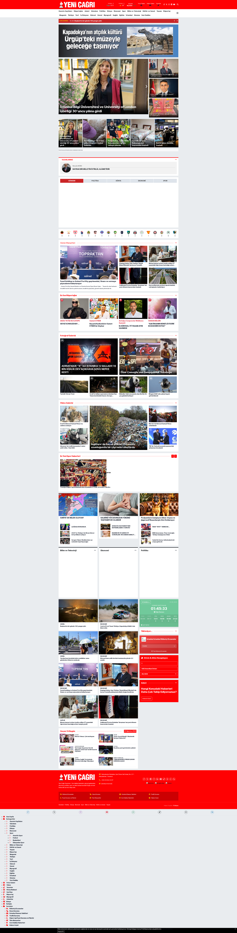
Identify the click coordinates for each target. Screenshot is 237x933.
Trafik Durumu (155, 794)
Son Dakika (145, 15)
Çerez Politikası (167, 929)
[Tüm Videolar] (176, 403)
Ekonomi (117, 11)
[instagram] (80, 812)
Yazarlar (9, 887)
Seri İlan (9, 892)
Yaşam (159, 11)
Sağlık (115, 15)
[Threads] (167, 779)
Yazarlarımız (67, 160)
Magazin (62, 15)
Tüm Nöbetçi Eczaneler (160, 651)
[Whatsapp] (170, 779)
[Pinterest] (150, 779)
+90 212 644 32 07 (107, 780)
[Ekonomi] (135, 550)
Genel (99, 15)
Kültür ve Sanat (149, 11)
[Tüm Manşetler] (176, 243)
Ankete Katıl (146, 698)
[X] (147, 779)
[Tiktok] (164, 779)
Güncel (93, 15)
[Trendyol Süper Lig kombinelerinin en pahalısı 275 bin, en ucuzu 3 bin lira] (83, 473)
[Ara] (177, 4)
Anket (87, 11)
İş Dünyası (84, 15)
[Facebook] (144, 779)
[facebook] (28, 812)
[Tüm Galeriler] (176, 335)
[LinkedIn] (157, 779)
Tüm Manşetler (96, 798)
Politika (102, 11)
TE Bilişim (175, 805)
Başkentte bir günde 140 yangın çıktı (73, 626)
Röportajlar (78, 11)
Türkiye (71, 15)
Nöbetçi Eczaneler (68, 794)
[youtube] (107, 812)
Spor (124, 11)
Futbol (15, 838)
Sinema (137, 15)
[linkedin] (212, 812)
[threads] (186, 812)
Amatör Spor (18, 835)
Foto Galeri (10, 883)
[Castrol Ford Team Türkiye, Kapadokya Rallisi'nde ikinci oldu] (118, 610)
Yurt (77, 15)
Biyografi (107, 15)
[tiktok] (159, 812)
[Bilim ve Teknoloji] (95, 550)
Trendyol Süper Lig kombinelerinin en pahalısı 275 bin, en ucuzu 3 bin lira (85, 487)
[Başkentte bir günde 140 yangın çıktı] (78, 610)
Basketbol (17, 840)
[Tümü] (176, 295)
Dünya (109, 11)
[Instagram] (154, 779)
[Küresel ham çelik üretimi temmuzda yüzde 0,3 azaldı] (118, 642)
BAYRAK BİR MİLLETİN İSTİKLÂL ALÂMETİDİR (91, 169)
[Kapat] (236, 929)
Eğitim (121, 15)
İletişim (9, 904)
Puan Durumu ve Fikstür (69, 798)
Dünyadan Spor (18, 842)
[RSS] (174, 779)
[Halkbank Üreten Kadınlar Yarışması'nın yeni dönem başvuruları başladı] (118, 706)
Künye (8, 901)
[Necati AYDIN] (66, 168)
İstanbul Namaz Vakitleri (129, 794)
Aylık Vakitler (145, 625)
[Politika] (176, 550)
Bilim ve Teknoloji (134, 11)
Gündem (94, 11)
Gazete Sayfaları (65, 11)
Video (8, 885)
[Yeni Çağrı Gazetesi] (77, 4)
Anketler (9, 899)
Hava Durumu (96, 794)
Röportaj (166, 11)
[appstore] (150, 783)
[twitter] (54, 812)
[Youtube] (160, 779)
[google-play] (160, 783)
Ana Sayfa (10, 816)
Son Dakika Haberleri (127, 798)
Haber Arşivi (154, 798)
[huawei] (168, 783)
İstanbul (129, 15)
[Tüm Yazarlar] (176, 160)
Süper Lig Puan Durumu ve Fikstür (21, 918)
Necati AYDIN (77, 166)
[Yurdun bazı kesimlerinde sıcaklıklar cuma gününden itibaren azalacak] (78, 642)
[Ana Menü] (177, 13)
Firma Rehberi (11, 890)
